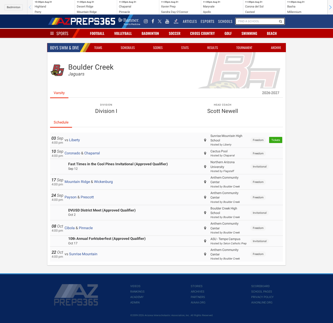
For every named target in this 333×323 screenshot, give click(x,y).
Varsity (59, 93)
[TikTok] (176, 21)
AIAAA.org (198, 302)
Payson (71, 197)
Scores (158, 47)
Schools (225, 21)
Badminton (13, 7)
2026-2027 (270, 93)
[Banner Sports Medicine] (129, 21)
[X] (159, 21)
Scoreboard (260, 286)
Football (97, 33)
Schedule (61, 122)
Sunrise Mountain (83, 254)
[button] (330, 7)
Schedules (128, 47)
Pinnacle (86, 228)
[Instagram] (146, 21)
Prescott (87, 197)
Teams (98, 47)
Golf (228, 33)
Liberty (74, 140)
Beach (272, 33)
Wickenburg (103, 182)
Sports (62, 33)
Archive (276, 47)
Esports (208, 21)
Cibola (70, 228)
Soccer (175, 33)
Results (212, 47)
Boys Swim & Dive (64, 48)
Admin (135, 302)
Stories (197, 286)
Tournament (244, 47)
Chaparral (92, 153)
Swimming (249, 33)
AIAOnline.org (262, 302)
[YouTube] (167, 21)
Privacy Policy (262, 297)
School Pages (261, 291)
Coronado (72, 153)
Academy (137, 297)
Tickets (275, 140)
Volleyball (123, 33)
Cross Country (202, 33)
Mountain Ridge (77, 182)
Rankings (137, 291)
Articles (190, 21)
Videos (135, 286)
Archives (197, 291)
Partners (198, 297)
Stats (185, 47)
